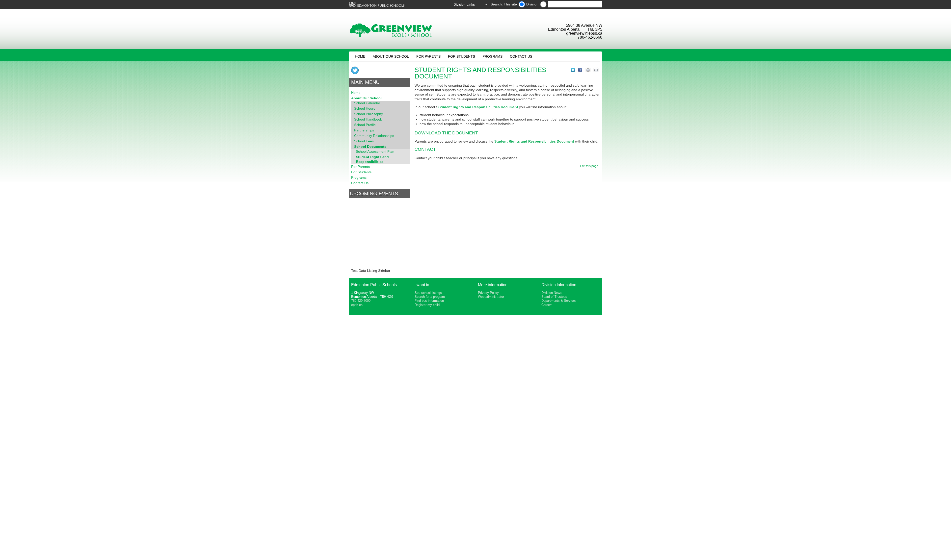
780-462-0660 (590, 37)
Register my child (427, 305)
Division (532, 4)
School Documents (370, 147)
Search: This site (504, 4)
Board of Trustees (554, 297)
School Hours (364, 108)
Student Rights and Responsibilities (372, 159)
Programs (492, 56)
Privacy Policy (488, 293)
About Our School (391, 56)
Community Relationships (374, 136)
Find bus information (429, 300)
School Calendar (367, 103)
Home (360, 56)
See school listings (428, 293)
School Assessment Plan (375, 151)
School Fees (364, 141)
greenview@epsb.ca (584, 33)
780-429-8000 (360, 300)
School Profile (365, 125)
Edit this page (590, 166)
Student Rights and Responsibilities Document (478, 107)
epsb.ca (357, 305)
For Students (461, 56)
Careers (547, 305)
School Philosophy (368, 114)
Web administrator (491, 297)
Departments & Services (559, 300)
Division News (551, 293)
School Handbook (368, 119)
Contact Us (521, 56)
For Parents (428, 56)
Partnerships (364, 130)
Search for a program (430, 297)
